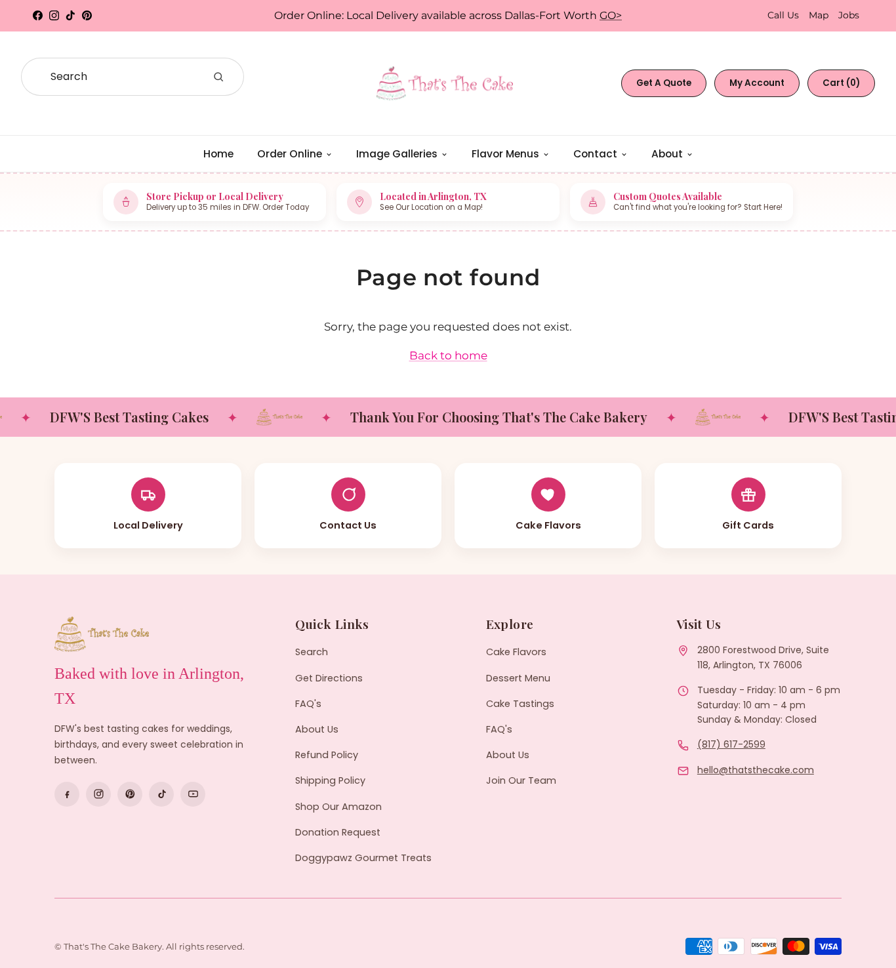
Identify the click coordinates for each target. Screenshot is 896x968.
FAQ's (308, 703)
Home (218, 154)
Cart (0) (841, 83)
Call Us (783, 15)
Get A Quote (663, 83)
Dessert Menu (518, 678)
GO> (611, 15)
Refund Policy (326, 754)
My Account (756, 83)
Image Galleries (397, 154)
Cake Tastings (520, 703)
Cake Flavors (516, 651)
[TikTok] (161, 794)
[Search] (218, 77)
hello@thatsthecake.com (755, 769)
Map (818, 15)
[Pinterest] (129, 794)
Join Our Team (521, 780)
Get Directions (329, 678)
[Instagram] (98, 794)
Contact (595, 154)
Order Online (289, 154)
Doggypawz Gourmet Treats (363, 857)
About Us (316, 729)
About (667, 154)
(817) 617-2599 (731, 744)
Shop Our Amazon (338, 806)
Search (311, 651)
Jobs (848, 15)
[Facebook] (66, 794)
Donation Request (337, 832)
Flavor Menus (505, 154)
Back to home (448, 355)
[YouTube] (192, 794)
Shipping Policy (330, 780)
